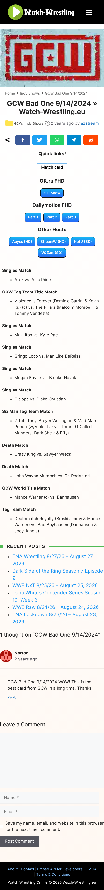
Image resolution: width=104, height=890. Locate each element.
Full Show (52, 193)
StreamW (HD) (53, 241)
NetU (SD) (83, 241)
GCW (18, 123)
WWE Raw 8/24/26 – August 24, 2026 (55, 607)
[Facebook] (22, 140)
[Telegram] (74, 140)
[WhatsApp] (57, 140)
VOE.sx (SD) (52, 252)
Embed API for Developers (59, 869)
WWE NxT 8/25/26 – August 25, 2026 (55, 585)
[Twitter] (39, 140)
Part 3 (70, 217)
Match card (52, 167)
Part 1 (33, 217)
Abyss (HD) (22, 241)
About (12, 869)
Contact (27, 869)
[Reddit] (90, 140)
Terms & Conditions (53, 874)
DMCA (91, 869)
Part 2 (51, 217)
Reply (11, 697)
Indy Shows (30, 93)
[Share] (7, 140)
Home (10, 93)
